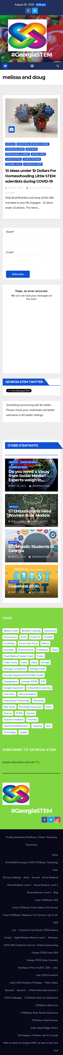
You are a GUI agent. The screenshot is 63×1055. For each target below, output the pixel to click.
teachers (32, 719)
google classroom (14, 687)
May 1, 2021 (18, 521)
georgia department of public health (23, 675)
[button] (58, 65)
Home (55, 855)
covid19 (48, 637)
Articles (10, 144)
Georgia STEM (29, 681)
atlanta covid (11, 630)
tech (48, 726)
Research (9, 990)
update (23, 732)
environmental (25, 649)
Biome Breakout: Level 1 (19, 885)
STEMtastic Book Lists (46, 1005)
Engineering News (15, 149)
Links (55, 967)
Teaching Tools (13, 164)
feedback (42, 649)
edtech (45, 643)
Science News (38, 154)
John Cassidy (39, 521)
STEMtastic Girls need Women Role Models (29, 513)
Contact (8, 937)
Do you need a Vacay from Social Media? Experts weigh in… (28, 475)
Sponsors (21, 990)
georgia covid (37, 668)
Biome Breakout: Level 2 (46, 885)
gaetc (24, 662)
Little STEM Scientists (47, 975)
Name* (10, 231)
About (26, 877)
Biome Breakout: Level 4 (39, 892)
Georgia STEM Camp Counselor (42, 960)
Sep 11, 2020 (18, 557)
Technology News (33, 164)
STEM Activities (13, 159)
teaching (37, 726)
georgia (45, 662)
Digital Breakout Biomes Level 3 (30, 937)
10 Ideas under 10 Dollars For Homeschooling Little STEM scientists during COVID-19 (30, 176)
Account (36, 877)
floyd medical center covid (18, 656)
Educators (53, 937)
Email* (10, 252)
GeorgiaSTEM (40, 486)
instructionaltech (27, 694)
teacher (30, 713)
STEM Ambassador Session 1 (43, 990)
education (9, 649)
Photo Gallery (51, 982)
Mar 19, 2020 (15, 188)
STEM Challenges (13, 998)
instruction (9, 694)
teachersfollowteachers (16, 726)
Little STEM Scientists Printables (26, 982)
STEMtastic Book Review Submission (39, 1013)
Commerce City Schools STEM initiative (38, 930)
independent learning (39, 687)
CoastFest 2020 (23, 586)
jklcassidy (38, 700)
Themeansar (31, 844)
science (8, 713)
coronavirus (10, 637)
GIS (43, 681)
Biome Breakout (50, 877)
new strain (9, 707)
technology (10, 732)
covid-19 (35, 637)
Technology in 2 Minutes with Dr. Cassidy (38, 1035)
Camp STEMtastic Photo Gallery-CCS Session (35, 907)
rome (49, 707)
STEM (19, 713)
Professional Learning (17, 154)
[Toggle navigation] (32, 65)
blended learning (31, 630)
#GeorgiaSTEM (31, 54)
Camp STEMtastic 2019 (46, 900)
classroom (50, 630)
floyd (55, 649)
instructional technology (16, 700)
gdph (34, 662)
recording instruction (30, 707)
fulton (40, 656)
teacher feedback (14, 719)
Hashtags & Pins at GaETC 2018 (34, 967)
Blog (56, 892)
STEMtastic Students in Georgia (31, 548)
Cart (14, 930)
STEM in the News (32, 159)
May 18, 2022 (18, 486)
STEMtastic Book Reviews (45, 1020)
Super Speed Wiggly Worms (44, 1028)
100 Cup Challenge (12, 877)
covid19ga (9, 643)
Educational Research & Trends (32, 144)
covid (23, 637)
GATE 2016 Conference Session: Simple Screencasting (31, 945)
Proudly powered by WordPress (21, 837)
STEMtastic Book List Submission (41, 998)
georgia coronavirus (15, 668)
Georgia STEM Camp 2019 (45, 952)
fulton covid (10, 662)
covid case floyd (28, 643)
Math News (32, 149)
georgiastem (10, 681)
